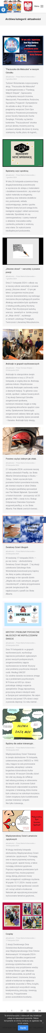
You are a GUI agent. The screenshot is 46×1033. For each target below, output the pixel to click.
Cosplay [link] (9, 934)
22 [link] (28, 1011)
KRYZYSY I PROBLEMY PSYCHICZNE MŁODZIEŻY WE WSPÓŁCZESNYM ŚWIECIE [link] (22, 635)
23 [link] (33, 1011)
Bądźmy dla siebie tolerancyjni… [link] (20, 743)
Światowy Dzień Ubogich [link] (17, 547)
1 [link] (11, 1011)
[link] (3, 9)
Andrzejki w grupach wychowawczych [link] (22, 364)
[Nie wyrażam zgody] (43, 1022)
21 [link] (22, 1011)
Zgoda (23, 1028)
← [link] (6, 1011)
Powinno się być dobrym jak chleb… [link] (21, 459)
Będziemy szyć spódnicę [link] (17, 171)
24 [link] (39, 1011)
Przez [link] (25, 77)
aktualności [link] (10, 77)
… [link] (16, 1011)
